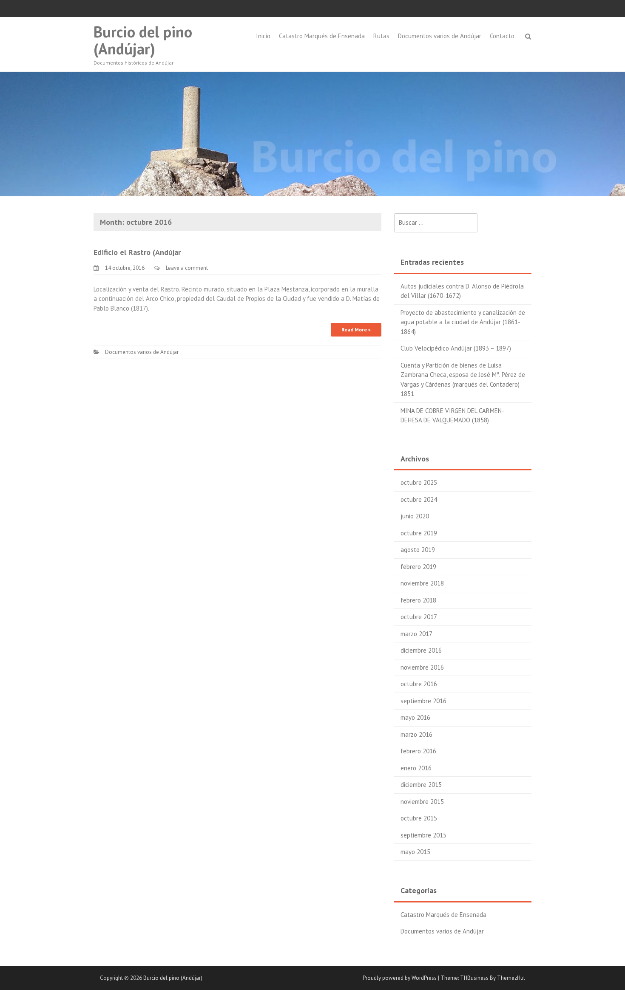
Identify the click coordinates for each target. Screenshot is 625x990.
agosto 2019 (418, 550)
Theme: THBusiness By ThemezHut (482, 978)
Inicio (263, 36)
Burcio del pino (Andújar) (143, 40)
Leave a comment (187, 268)
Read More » (356, 329)
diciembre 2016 (421, 650)
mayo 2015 (415, 852)
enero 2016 (416, 768)
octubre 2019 (419, 533)
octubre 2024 (419, 499)
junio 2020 (415, 516)
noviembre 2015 (422, 802)
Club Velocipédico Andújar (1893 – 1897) (456, 348)
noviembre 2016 (422, 667)
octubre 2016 (419, 684)
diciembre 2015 (421, 785)
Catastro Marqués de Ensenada (322, 36)
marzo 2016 (416, 734)
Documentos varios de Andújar (439, 36)
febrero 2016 (418, 751)
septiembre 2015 (423, 835)
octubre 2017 (419, 617)
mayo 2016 (415, 717)
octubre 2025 (419, 482)
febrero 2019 (418, 567)
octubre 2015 (419, 818)
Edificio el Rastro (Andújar (137, 252)
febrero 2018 (418, 600)
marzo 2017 (416, 634)
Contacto (502, 36)
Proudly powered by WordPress (400, 978)
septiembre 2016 (423, 701)
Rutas (381, 36)
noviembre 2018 (422, 583)
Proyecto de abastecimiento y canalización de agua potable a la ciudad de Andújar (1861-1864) (463, 322)
